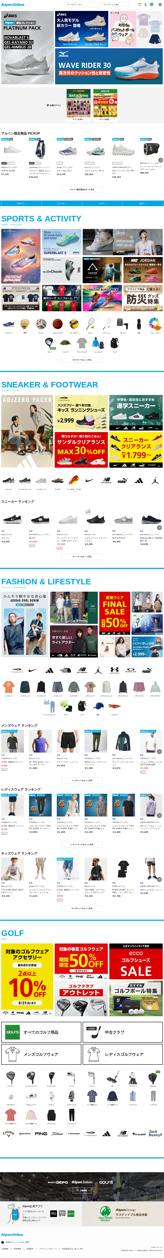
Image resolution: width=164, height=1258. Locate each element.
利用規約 (30, 1249)
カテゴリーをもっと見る (82, 360)
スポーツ (20, 203)
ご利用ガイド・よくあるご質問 (17, 1242)
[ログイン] (145, 4)
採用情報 (17, 1249)
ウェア (101, 203)
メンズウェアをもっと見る (82, 780)
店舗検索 (83, 1190)
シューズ (60, 203)
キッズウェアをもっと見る (82, 908)
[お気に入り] (139, 4)
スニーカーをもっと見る (82, 556)
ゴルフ (141, 203)
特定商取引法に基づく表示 (72, 1249)
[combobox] (82, 4)
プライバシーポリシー (48, 1249)
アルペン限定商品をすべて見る (82, 189)
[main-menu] (160, 4)
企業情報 (4, 1249)
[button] (160, 160)
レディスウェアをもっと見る (81, 844)
